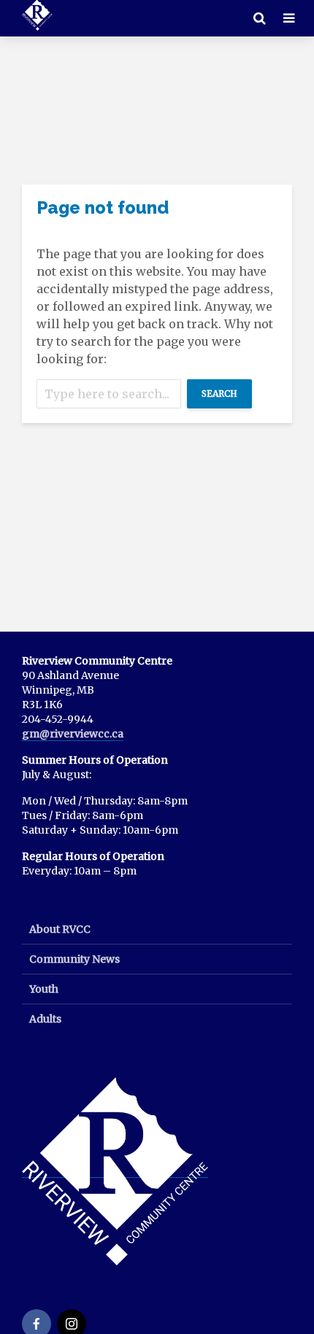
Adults (45, 1018)
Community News (74, 959)
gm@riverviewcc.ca (72, 733)
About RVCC (60, 929)
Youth (43, 989)
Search (219, 393)
